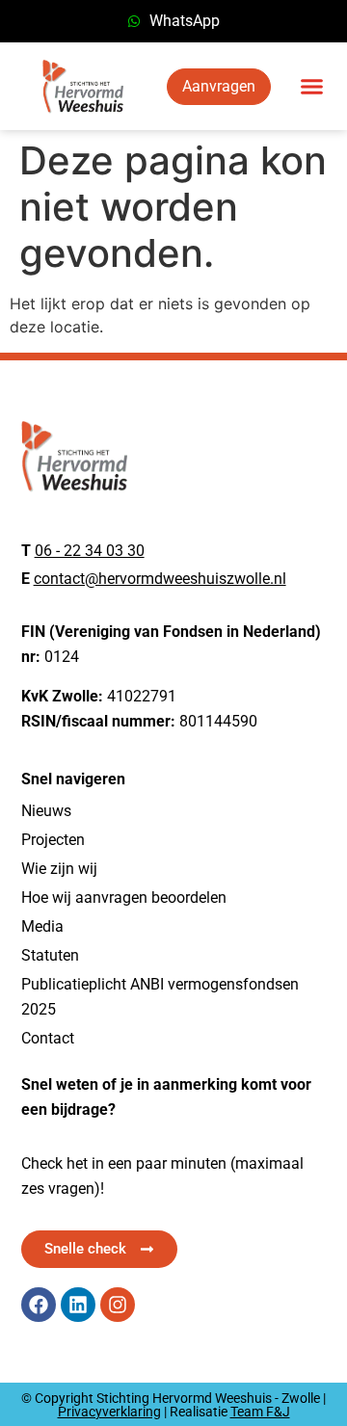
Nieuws (46, 811)
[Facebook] (38, 1304)
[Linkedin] (78, 1304)
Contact (47, 1038)
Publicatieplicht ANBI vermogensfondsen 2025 (160, 996)
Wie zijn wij (59, 868)
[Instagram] (117, 1304)
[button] (312, 86)
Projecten (53, 840)
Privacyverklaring (109, 1411)
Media (42, 926)
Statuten (50, 955)
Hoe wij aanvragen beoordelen (124, 897)
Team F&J (260, 1411)
